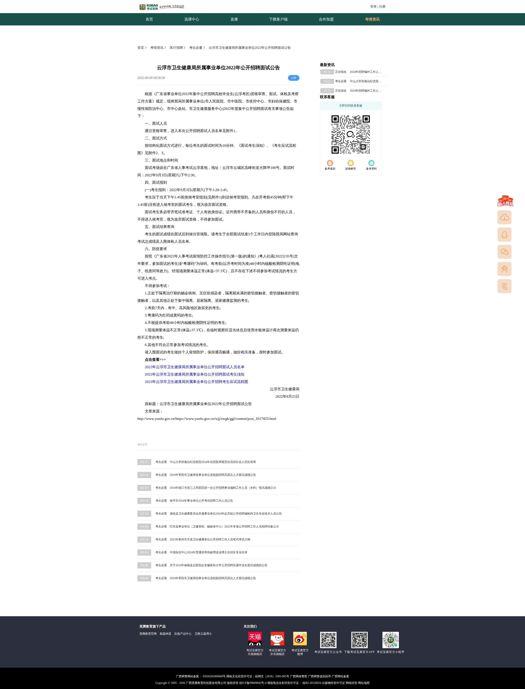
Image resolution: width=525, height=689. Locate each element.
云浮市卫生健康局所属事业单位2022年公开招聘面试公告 (250, 47)
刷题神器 (165, 633)
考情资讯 (369, 19)
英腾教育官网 (148, 633)
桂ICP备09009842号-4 (252, 682)
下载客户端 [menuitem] (278, 19)
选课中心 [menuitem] (191, 19)
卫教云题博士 (203, 633)
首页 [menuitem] (149, 19)
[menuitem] (372, 19)
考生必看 (195, 47)
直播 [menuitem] (234, 19)
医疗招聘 (176, 47)
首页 (140, 47)
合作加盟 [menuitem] (326, 19)
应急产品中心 (183, 633)
